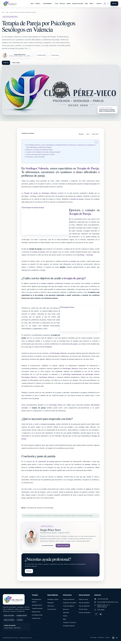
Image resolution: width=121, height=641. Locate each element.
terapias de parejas (48, 424)
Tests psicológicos (68, 606)
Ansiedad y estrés (52, 599)
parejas (73, 261)
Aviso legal (93, 637)
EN (108, 3)
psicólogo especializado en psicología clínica (81, 374)
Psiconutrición (51, 609)
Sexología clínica (37, 605)
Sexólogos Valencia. (37, 168)
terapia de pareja (90, 184)
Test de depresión (84, 606)
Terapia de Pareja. (80, 213)
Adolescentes (36, 611)
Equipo (68, 3)
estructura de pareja (69, 344)
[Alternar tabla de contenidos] (95, 142)
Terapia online (36, 618)
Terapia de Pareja (88, 168)
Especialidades (47, 3)
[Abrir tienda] (94, 3)
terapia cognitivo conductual (52, 283)
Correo (87, 134)
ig (100, 614)
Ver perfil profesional (47, 545)
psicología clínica (56, 405)
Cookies (107, 637)
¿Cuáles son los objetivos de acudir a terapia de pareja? (43, 152)
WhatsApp (81, 134)
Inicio (32, 3)
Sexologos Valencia (46, 377)
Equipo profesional (68, 599)
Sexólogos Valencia (69, 625)
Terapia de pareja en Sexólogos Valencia (40, 193)
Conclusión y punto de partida (35, 157)
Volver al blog (16, 62)
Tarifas (65, 616)
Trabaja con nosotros (77, 3)
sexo (87, 383)
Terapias (37, 3)
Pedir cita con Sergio (63, 545)
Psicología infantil (37, 615)
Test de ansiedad (84, 602)
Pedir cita (114, 3)
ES (104, 3)
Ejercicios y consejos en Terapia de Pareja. (39, 149)
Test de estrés (83, 609)
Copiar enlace (95, 134)
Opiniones (66, 612)
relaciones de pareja (46, 461)
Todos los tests (83, 599)
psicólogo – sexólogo (85, 255)
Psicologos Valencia (29, 377)
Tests (56, 3)
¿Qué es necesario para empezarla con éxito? (40, 154)
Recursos (62, 3)
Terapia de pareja (37, 608)
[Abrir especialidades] (53, 3)
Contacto (98, 3)
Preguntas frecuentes (69, 602)
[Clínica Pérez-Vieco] (10, 4)
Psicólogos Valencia (59, 353)
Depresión (50, 602)
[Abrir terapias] (41, 3)
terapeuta (48, 347)
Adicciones (50, 606)
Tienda (91, 3)
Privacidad (101, 637)
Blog (86, 3)
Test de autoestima (84, 612)
